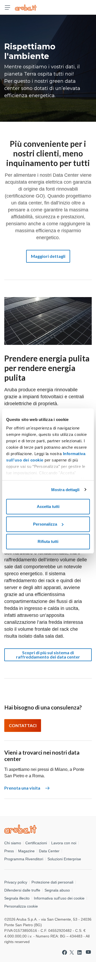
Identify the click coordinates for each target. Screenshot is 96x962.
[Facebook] (64, 952)
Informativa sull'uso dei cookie (59, 898)
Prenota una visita (22, 788)
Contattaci (23, 725)
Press (9, 851)
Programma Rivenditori (23, 859)
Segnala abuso (57, 890)
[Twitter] (72, 952)
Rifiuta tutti (48, 541)
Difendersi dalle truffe (22, 890)
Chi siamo (12, 843)
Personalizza (45, 524)
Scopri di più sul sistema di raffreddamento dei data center (48, 654)
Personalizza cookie (21, 906)
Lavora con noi (63, 843)
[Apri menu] (7, 7)
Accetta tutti (48, 506)
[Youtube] (88, 952)
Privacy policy (15, 882)
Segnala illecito (17, 898)
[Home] (48, 829)
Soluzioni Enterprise (64, 859)
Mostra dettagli (65, 489)
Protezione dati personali (52, 882)
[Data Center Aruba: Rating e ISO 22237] (26, 7)
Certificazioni (36, 843)
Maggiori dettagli (48, 256)
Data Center (49, 851)
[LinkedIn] (79, 952)
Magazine (26, 851)
